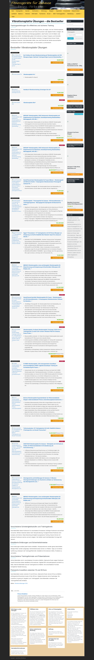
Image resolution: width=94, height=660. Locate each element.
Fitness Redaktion (22, 594)
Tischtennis (42, 13)
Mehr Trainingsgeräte (59, 13)
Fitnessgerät (70, 32)
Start (12, 11)
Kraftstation (35, 11)
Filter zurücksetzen (78, 38)
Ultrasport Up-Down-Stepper (73, 133)
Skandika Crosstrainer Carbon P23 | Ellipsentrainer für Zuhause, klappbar (75, 203)
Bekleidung (70, 13)
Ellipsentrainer (75, 11)
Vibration (27, 13)
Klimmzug (44, 11)
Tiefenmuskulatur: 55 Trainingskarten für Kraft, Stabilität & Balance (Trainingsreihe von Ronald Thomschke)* (42, 429)
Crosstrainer (66, 11)
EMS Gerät (34, 13)
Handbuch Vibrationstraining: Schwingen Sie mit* (37, 89)
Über (12, 590)
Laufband (14, 13)
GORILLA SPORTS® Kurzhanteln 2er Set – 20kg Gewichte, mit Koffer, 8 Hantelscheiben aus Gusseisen (74, 64)
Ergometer (59, 11)
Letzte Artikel (16, 590)
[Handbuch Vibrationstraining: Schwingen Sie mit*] (17, 91)
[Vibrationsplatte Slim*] (17, 103)
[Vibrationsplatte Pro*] (17, 74)
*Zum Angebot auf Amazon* (75, 139)
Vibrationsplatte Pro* (29, 74)
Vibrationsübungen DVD (21, 583)
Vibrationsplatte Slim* (29, 102)
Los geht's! (70, 38)
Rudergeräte (19, 11)
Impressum (69, 616)
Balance (20, 13)
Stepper (51, 11)
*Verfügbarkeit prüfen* (75, 69)
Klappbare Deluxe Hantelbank (72, 96)
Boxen (49, 13)
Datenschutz (70, 615)
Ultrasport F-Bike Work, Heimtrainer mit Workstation (73, 167)
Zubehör (78, 13)
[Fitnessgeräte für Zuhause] (47, 5)
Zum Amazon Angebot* (58, 62)
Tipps (12, 16)
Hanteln (27, 11)
